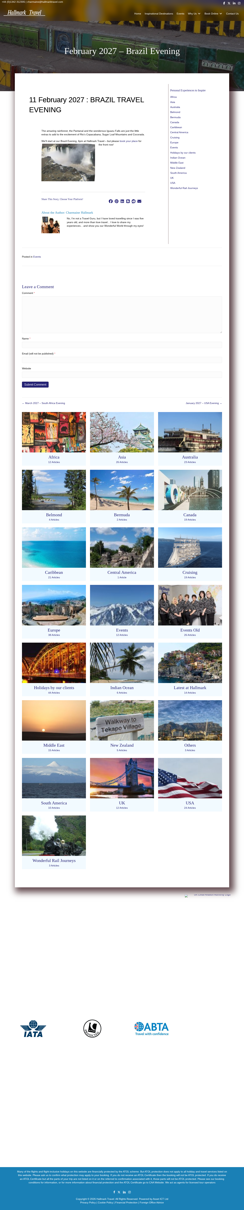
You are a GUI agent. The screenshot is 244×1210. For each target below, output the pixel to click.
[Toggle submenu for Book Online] (221, 14)
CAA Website (156, 1182)
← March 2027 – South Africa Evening (43, 403)
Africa (173, 96)
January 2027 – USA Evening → (204, 403)
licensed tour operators (202, 1182)
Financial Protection (126, 1202)
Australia (175, 107)
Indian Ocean (177, 157)
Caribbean (176, 127)
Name (26, 338)
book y (123, 141)
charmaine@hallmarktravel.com (45, 1)
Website (26, 368)
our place (132, 141)
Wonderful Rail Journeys (184, 188)
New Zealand (177, 167)
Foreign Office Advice (152, 1202)
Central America (179, 132)
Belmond (175, 112)
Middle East (176, 162)
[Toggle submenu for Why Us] (199, 14)
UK (172, 177)
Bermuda (175, 117)
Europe (174, 142)
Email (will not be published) (38, 353)
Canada (174, 122)
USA (172, 182)
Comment (28, 293)
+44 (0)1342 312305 (13, 1)
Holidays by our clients (183, 152)
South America (178, 172)
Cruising (175, 137)
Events (174, 147)
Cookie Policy (105, 1202)
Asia (172, 102)
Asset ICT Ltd (160, 1199)
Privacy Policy (88, 1202)
